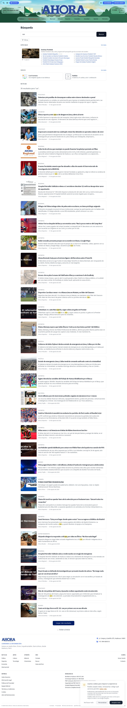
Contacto (122, 661)
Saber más (103, 689)
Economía (77, 19)
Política (44, 19)
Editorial (60, 19)
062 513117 (77, 681)
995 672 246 (80, 676)
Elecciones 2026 (33, 19)
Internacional (5, 667)
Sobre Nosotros (6, 677)
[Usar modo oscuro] (101, 2)
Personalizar (102, 702)
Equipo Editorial (6, 686)
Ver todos (103, 45)
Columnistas (27, 661)
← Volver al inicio (63, 630)
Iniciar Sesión (119, 3)
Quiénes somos (78, 705)
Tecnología (16, 661)
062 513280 (79, 683)
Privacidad (58, 705)
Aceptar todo (116, 702)
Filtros (26, 40)
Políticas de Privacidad (8, 683)
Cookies (4, 692)
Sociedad (86, 19)
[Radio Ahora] (7, 2)
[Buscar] (3, 2)
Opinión (96, 19)
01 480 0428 (80, 679)
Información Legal (7, 680)
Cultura (15, 658)
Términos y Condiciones (8, 689)
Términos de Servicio (67, 705)
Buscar (101, 34)
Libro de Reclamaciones (8, 695)
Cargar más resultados (63, 623)
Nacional (52, 19)
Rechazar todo (88, 702)
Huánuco (21, 19)
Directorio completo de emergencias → (76, 687)
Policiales (105, 19)
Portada (38, 658)
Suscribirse (107, 3)
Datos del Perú (40, 664)
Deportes (67, 19)
